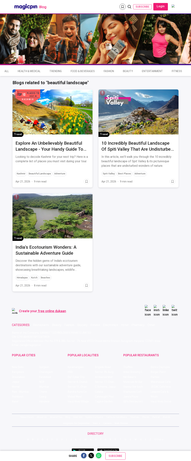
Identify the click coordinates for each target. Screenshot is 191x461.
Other (151, 325)
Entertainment (152, 71)
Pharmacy (138, 325)
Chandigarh (46, 371)
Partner (156, 417)
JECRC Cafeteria (161, 386)
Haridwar (44, 401)
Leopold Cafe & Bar (162, 391)
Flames (155, 376)
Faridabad (45, 376)
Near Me (77, 417)
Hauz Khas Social (161, 401)
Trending (55, 71)
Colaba (99, 391)
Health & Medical (29, 71)
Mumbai (44, 386)
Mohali (16, 386)
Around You (56, 417)
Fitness (177, 71)
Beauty (128, 71)
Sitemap (134, 417)
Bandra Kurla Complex (81, 391)
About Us (42, 417)
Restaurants (41, 325)
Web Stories (121, 423)
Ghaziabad (18, 376)
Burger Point (158, 371)
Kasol (15, 401)
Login (161, 6)
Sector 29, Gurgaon (106, 371)
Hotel (125, 325)
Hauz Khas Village (78, 401)
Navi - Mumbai (20, 391)
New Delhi (18, 367)
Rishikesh (18, 396)
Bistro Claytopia (160, 367)
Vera (95, 423)
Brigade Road (103, 367)
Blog (67, 417)
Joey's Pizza (130, 396)
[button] (16, 93)
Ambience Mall (103, 376)
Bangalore (18, 371)
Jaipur (15, 381)
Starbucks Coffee (134, 391)
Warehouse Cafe (161, 381)
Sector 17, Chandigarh (108, 381)
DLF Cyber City (76, 376)
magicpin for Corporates (76, 423)
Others (159, 439)
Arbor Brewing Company (137, 371)
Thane (43, 391)
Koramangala (76, 367)
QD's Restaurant (133, 401)
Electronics (110, 325)
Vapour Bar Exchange (136, 386)
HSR (70, 371)
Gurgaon (44, 367)
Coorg (42, 396)
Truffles (128, 367)
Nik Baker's (129, 376)
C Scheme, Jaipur (105, 386)
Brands (166, 417)
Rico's (154, 396)
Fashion (109, 71)
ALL (6, 71)
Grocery (82, 325)
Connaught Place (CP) (108, 396)
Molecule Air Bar (133, 381)
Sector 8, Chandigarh (80, 381)
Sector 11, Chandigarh (81, 386)
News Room (27, 417)
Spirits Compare (94, 417)
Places (145, 417)
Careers (107, 423)
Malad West (75, 396)
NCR (41, 381)
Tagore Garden (104, 401)
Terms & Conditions (116, 417)
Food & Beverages (83, 71)
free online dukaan (52, 311)
